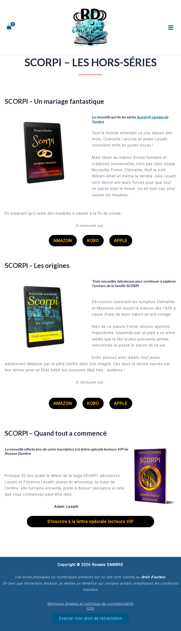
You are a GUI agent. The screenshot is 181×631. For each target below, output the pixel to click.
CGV (90, 608)
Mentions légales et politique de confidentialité (91, 604)
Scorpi (142, 117)
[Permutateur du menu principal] (170, 27)
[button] (90, 618)
